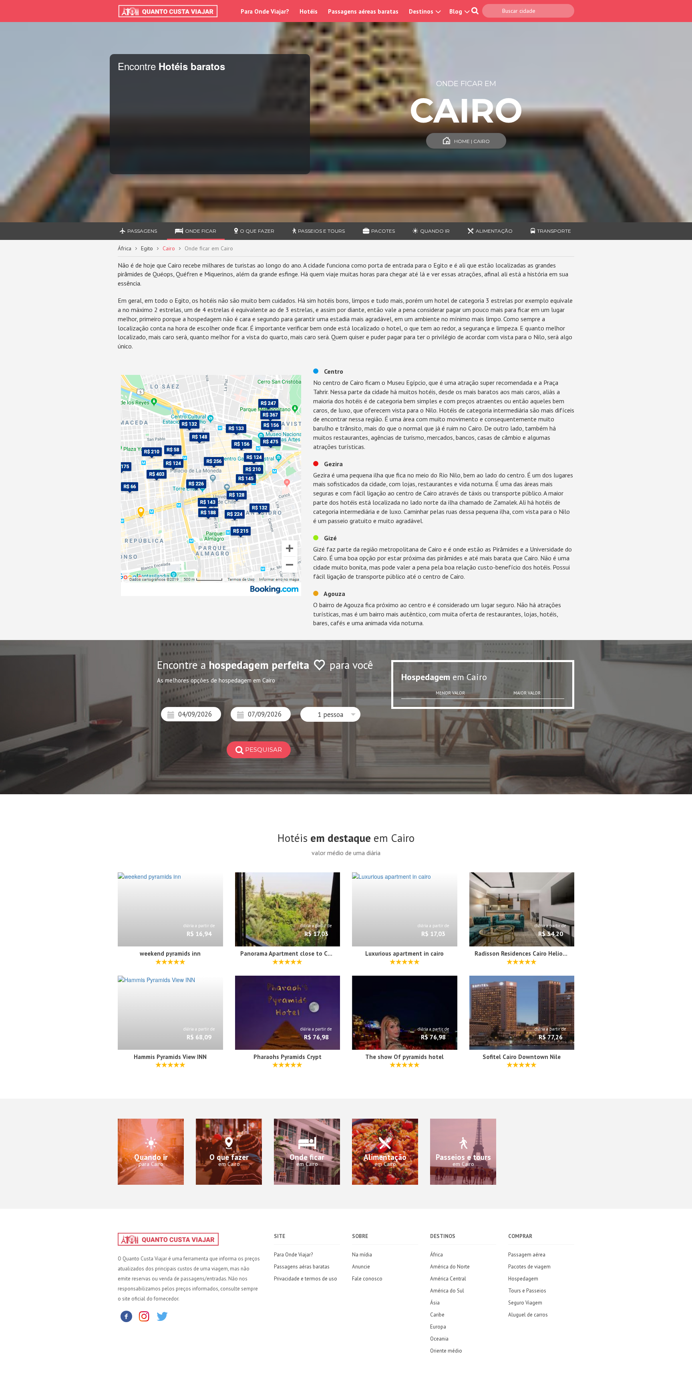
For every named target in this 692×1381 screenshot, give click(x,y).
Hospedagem (523, 1278)
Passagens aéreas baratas (363, 11)
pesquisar (263, 749)
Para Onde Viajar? (265, 11)
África (124, 248)
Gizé (329, 538)
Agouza (333, 594)
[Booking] (211, 485)
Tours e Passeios (527, 1290)
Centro (332, 371)
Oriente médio (446, 1350)
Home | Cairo (472, 141)
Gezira (332, 464)
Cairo (169, 248)
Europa (438, 1326)
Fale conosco (367, 1278)
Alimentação (494, 231)
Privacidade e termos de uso (305, 1278)
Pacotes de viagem (529, 1266)
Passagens (142, 231)
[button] (330, 714)
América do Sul (447, 1290)
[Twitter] (162, 1316)
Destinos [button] (422, 11)
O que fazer (257, 231)
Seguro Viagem (525, 1302)
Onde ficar (200, 231)
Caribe (437, 1314)
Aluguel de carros (528, 1314)
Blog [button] (456, 11)
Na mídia (362, 1254)
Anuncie (361, 1266)
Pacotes (383, 231)
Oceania (439, 1338)
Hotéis (309, 11)
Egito (147, 248)
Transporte (554, 231)
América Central (448, 1278)
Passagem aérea (526, 1254)
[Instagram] (144, 1316)
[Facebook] (126, 1316)
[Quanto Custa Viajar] (172, 11)
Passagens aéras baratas (302, 1266)
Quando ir (435, 231)
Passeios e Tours (321, 231)
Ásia (435, 1302)
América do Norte (450, 1266)
